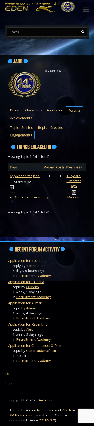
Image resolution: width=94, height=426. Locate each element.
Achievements (21, 118)
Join (7, 373)
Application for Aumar (25, 303)
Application (55, 110)
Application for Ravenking (27, 324)
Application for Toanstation (29, 260)
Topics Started (21, 127)
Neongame (45, 410)
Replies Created (50, 127)
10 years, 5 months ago (73, 181)
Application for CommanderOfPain (34, 345)
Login (9, 383)
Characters (33, 110)
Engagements (21, 135)
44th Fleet (47, 400)
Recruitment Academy (31, 197)
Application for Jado (25, 176)
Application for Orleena (26, 281)
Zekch (66, 410)
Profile (15, 110)
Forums (74, 110)
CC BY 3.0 (47, 420)
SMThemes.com (21, 415)
